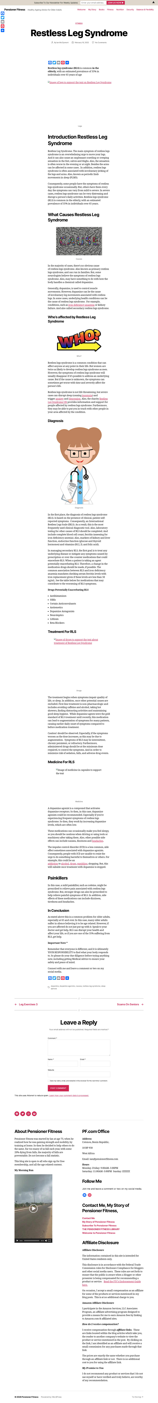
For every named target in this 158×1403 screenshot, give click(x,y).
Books (101, 9)
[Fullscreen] (49, 1241)
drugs (73, 863)
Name (51, 1059)
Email (83, 1059)
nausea (79, 986)
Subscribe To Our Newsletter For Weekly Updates (56, 3)
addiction (53, 863)
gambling (82, 863)
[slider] (31, 1240)
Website (51, 1070)
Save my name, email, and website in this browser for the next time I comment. (78, 1081)
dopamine (55, 986)
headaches (97, 841)
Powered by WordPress (51, 1397)
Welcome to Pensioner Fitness (98, 1233)
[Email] (2, 22)
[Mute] (46, 1241)
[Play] (17, 1241)
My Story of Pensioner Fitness (98, 1221)
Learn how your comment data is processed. (69, 1095)
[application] (33, 1208)
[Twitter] (2, 17)
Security (130, 9)
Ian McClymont (63, 42)
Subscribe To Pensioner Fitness (99, 1225)
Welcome (81, 9)
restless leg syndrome (91, 986)
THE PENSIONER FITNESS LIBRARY (101, 1229)
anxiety (60, 398)
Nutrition (120, 9)
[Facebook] (2, 13)
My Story (92, 9)
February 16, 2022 (82, 42)
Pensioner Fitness (14, 9)
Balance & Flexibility (145, 9)
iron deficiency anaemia (81, 305)
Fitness (110, 9)
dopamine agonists (67, 986)
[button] (33, 1208)
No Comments (101, 42)
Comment (52, 1038)
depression (75, 398)
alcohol (65, 863)
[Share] (2, 30)
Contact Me (88, 1218)
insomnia (87, 395)
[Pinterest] (2, 26)
